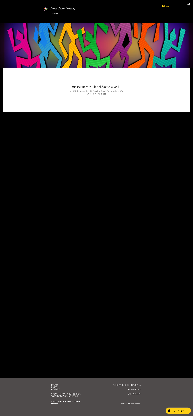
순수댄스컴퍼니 (55, 13)
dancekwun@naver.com (131, 404)
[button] (188, 4)
